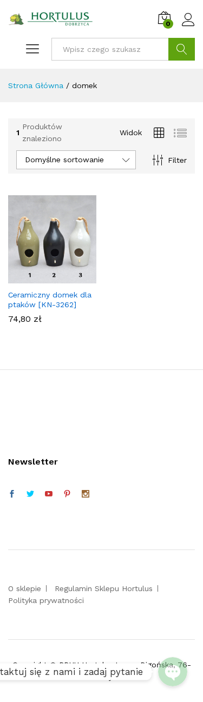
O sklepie (24, 588)
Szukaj (181, 49)
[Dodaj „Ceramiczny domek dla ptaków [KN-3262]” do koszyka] (50, 277)
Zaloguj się (188, 26)
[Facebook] (12, 494)
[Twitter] (30, 494)
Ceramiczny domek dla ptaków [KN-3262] (49, 299)
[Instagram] (85, 494)
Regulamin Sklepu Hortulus (104, 588)
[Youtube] (49, 494)
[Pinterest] (67, 494)
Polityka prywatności (46, 600)
